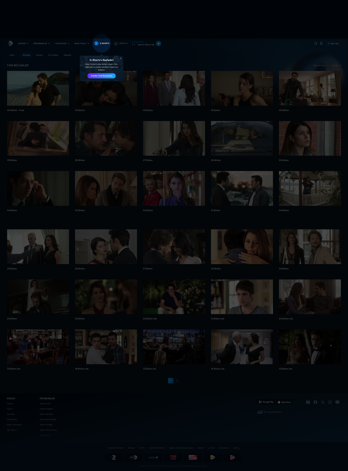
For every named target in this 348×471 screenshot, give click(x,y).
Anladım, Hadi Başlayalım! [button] (101, 76)
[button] (120, 58)
